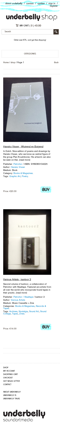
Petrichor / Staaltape (23, 297)
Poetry (25, 176)
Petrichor (17, 164)
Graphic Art (14, 176)
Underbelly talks (11, 399)
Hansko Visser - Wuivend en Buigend (23, 146)
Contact (30, 3)
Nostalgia (23, 311)
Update (41, 3)
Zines (21, 313)
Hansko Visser (18, 167)
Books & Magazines (23, 173)
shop (13, 62)
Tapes (15, 313)
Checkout (8, 378)
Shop (5, 368)
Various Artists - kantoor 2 (17, 279)
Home (6, 62)
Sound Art (34, 311)
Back (56, 62)
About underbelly (12, 392)
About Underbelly (13, 3)
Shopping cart (10, 374)
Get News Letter (11, 381)
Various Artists (18, 300)
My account (9, 371)
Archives (13, 311)
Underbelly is (9, 395)
